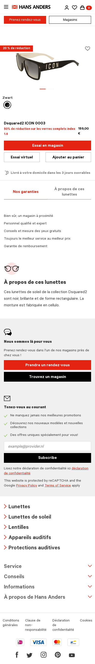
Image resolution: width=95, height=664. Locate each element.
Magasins (70, 20)
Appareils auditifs (27, 538)
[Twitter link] (29, 655)
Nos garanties (25, 192)
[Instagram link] (44, 655)
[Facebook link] (17, 655)
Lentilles (16, 528)
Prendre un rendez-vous (47, 365)
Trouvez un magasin (47, 377)
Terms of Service (58, 486)
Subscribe (47, 458)
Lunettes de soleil (27, 518)
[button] (67, 8)
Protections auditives (32, 548)
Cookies (86, 621)
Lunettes (17, 507)
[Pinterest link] (58, 655)
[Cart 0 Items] (82, 8)
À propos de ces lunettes (69, 192)
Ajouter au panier (68, 157)
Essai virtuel (22, 157)
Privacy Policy (26, 486)
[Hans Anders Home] (33, 7)
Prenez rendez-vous (25, 20)
